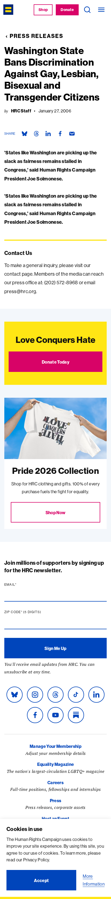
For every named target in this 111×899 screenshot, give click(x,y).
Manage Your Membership (55, 746)
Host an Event (55, 818)
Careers (55, 782)
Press (55, 800)
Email (20, 585)
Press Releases (36, 36)
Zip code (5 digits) (33, 612)
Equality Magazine (55, 764)
